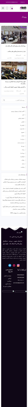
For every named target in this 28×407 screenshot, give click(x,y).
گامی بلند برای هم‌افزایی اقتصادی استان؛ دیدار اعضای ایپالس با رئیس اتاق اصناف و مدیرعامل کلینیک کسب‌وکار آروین (14, 191)
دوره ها (22, 146)
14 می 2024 (18, 90)
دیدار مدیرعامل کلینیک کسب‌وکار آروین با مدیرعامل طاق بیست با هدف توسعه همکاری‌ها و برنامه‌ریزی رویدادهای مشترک (14, 200)
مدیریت (5, 90)
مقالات (22, 160)
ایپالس (22, 121)
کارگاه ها (22, 156)
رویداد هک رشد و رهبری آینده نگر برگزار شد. (15, 46)
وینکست (22, 167)
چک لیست (22, 128)
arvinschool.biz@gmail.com (12, 2)
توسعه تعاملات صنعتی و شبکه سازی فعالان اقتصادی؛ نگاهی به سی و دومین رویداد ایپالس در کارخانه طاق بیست (14, 182)
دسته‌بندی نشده (21, 142)
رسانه (23, 149)
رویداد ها (22, 153)
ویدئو (23, 163)
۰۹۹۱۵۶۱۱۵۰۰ (22, 2)
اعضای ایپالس (21, 118)
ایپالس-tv (22, 125)
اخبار (25, 55)
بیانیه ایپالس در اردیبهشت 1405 (18, 213)
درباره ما (22, 139)
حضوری (22, 132)
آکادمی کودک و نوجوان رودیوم (17, 111)
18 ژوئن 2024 (18, 55)
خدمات (22, 135)
